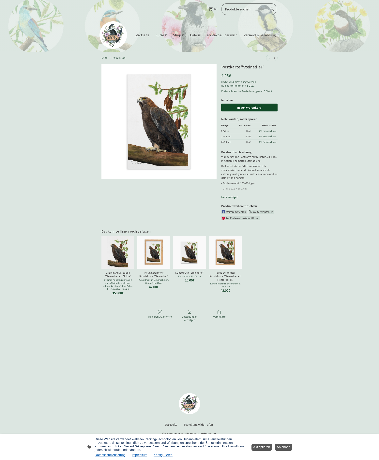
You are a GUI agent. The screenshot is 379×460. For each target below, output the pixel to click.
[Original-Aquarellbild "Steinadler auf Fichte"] (117, 252)
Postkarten (119, 57)
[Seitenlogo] (113, 35)
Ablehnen (283, 447)
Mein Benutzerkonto (160, 316)
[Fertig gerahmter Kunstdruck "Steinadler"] (153, 252)
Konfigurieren (163, 455)
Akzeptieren (261, 447)
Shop (104, 57)
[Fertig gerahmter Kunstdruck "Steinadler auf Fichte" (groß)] (225, 252)
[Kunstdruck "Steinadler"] (189, 252)
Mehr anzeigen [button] (229, 197)
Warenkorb (219, 316)
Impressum (139, 455)
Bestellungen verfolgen (189, 318)
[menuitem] (269, 58)
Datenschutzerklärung (110, 455)
